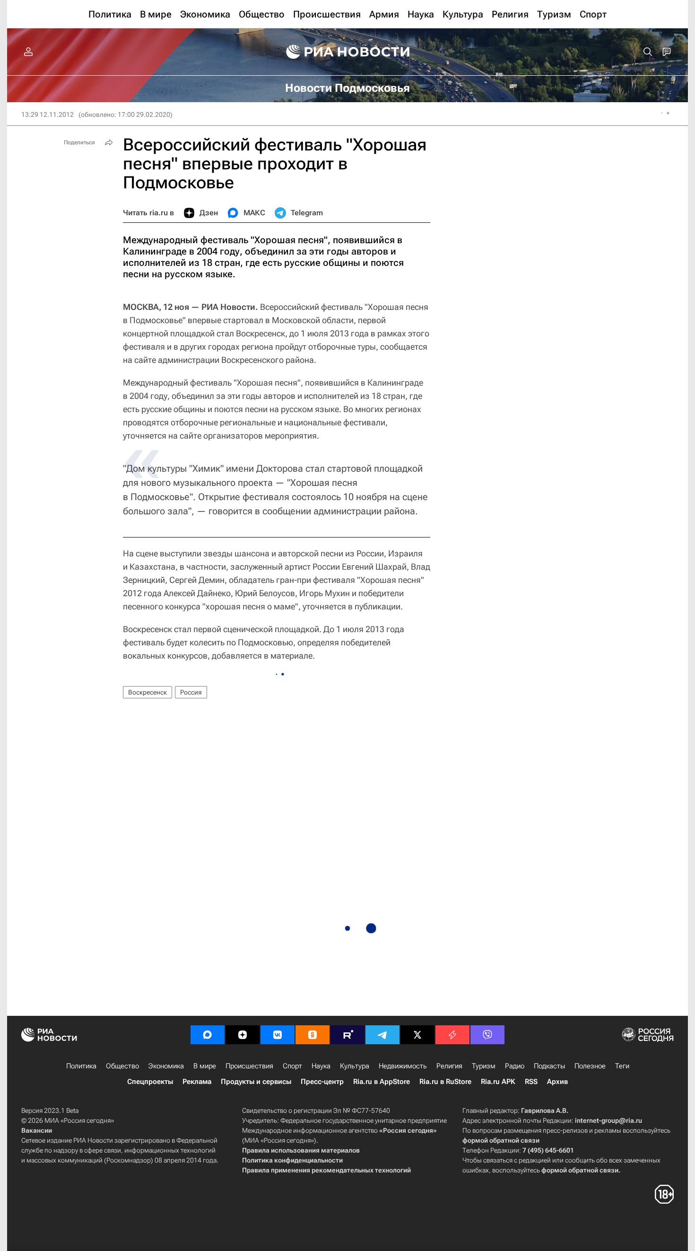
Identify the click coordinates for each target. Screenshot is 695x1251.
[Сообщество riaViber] (487, 1034)
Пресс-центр (322, 1081)
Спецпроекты (150, 1081)
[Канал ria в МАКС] (208, 1034)
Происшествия (249, 1066)
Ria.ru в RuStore (445, 1081)
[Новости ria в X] (417, 1034)
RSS (531, 1081)
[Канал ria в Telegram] (382, 1034)
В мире (204, 1066)
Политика (81, 1066)
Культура (354, 1066)
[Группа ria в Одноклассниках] (312, 1034)
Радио (514, 1066)
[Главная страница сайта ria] (347, 52)
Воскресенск (147, 692)
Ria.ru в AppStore (381, 1081)
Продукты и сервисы (256, 1081)
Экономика (166, 1066)
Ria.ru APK (498, 1081)
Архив (557, 1081)
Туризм (483, 1066)
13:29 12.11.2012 (47, 114)
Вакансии (36, 1130)
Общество (122, 1066)
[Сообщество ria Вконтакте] (278, 1034)
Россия (191, 692)
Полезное (590, 1066)
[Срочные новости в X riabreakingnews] (452, 1034)
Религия (449, 1066)
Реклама (196, 1081)
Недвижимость (403, 1066)
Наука (321, 1066)
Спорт (292, 1066)
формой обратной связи (500, 1140)
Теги (622, 1066)
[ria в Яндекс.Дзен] (243, 1034)
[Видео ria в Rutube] (347, 1034)
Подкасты (549, 1066)
